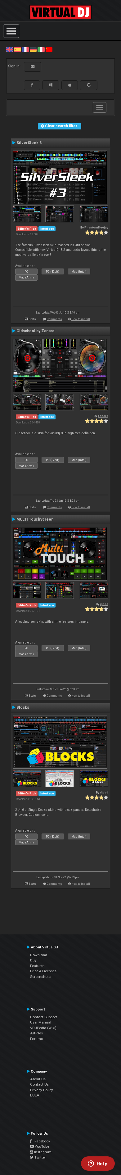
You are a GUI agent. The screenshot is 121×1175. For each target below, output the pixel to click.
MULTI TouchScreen (34, 519)
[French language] (25, 49)
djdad (104, 604)
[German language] (33, 49)
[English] (9, 49)
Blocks (22, 707)
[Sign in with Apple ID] (69, 85)
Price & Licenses (43, 971)
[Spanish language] (17, 49)
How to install (80, 319)
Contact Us (39, 1084)
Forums (36, 1039)
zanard (103, 416)
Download (38, 955)
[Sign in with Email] (32, 66)
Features (37, 966)
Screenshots (40, 976)
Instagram (42, 1152)
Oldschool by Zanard (35, 331)
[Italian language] (41, 49)
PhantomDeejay (96, 227)
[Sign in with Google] (88, 85)
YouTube (41, 1146)
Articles (36, 1033)
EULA (34, 1095)
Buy (33, 960)
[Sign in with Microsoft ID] (50, 85)
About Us (38, 1079)
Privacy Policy (41, 1090)
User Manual (40, 1022)
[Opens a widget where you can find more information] (98, 1164)
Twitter (40, 1157)
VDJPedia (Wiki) (43, 1028)
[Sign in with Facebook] (32, 85)
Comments (54, 319)
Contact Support (43, 1017)
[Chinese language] (49, 49)
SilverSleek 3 (29, 143)
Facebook (41, 1141)
